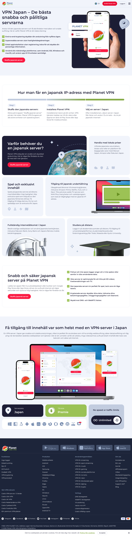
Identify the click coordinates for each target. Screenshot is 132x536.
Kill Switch (5, 469)
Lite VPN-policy (121, 481)
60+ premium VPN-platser (11, 511)
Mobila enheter (47, 460)
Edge (44, 484)
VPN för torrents (81, 475)
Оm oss (118, 463)
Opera (44, 487)
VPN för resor (80, 478)
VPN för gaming (81, 469)
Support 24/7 (120, 484)
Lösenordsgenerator (82, 508)
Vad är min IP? (80, 505)
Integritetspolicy (121, 478)
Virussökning (80, 502)
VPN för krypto (80, 487)
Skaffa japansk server (14, 60)
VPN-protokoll (7, 478)
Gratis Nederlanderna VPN (11, 502)
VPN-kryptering (7, 475)
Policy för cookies (87, 533)
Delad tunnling (7, 463)
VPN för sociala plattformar (85, 472)
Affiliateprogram (121, 469)
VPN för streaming (82, 460)
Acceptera (102, 533)
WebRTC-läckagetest (82, 500)
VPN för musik (80, 466)
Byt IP (4, 466)
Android (45, 463)
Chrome (45, 478)
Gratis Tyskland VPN (9, 505)
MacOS (44, 496)
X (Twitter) (31, 519)
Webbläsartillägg (48, 475)
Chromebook (47, 502)
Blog (117, 487)
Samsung (45, 469)
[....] (7, 3)
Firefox (44, 481)
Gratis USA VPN (7, 496)
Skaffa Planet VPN (110, 3)
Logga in (122, 3)
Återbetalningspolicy (122, 475)
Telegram (8, 519)
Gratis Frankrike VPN (9, 508)
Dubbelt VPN (6, 472)
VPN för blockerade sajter (84, 481)
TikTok (77, 519)
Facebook (19, 519)
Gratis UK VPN (7, 499)
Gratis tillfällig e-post (82, 511)
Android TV (46, 511)
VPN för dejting (80, 484)
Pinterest (66, 519)
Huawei (45, 472)
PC (43, 490)
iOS (43, 466)
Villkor (117, 472)
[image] (10, 424)
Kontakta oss (120, 460)
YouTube (43, 519)
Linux (44, 499)
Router (44, 505)
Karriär (117, 466)
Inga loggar (6, 460)
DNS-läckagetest (81, 497)
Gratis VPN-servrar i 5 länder (12, 493)
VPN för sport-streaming (84, 463)
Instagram (54, 519)
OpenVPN (45, 508)
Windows (45, 493)
